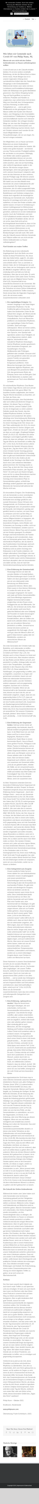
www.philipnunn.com (11, 1409)
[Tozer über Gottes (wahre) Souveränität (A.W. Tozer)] (10, 1447)
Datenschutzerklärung (21, 13)
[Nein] (36, 8)
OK (12, 13)
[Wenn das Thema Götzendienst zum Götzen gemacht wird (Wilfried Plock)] (29, 1447)
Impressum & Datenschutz (24, 1485)
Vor (33, 19)
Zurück (27, 19)
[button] (4, 1451)
